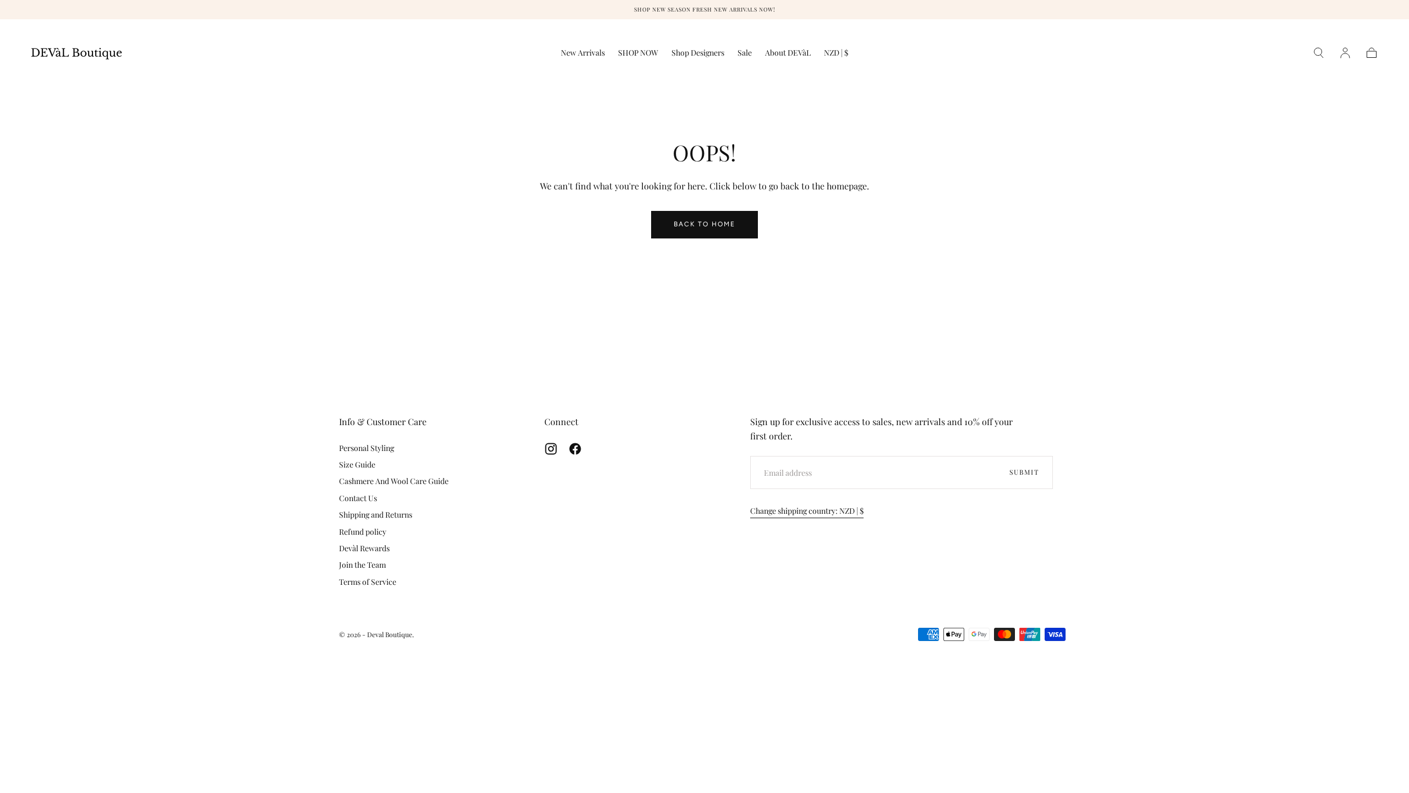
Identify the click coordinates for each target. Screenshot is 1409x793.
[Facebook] (575, 449)
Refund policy (362, 531)
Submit (1024, 472)
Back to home (704, 224)
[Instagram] (551, 449)
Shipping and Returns (375, 514)
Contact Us (358, 498)
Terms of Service (367, 582)
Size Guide (357, 464)
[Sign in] (1345, 52)
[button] (836, 54)
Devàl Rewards (364, 548)
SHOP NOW (638, 53)
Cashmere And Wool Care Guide (394, 481)
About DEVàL (788, 53)
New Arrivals (583, 53)
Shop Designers (697, 53)
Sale (745, 53)
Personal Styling (366, 448)
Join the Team (362, 565)
